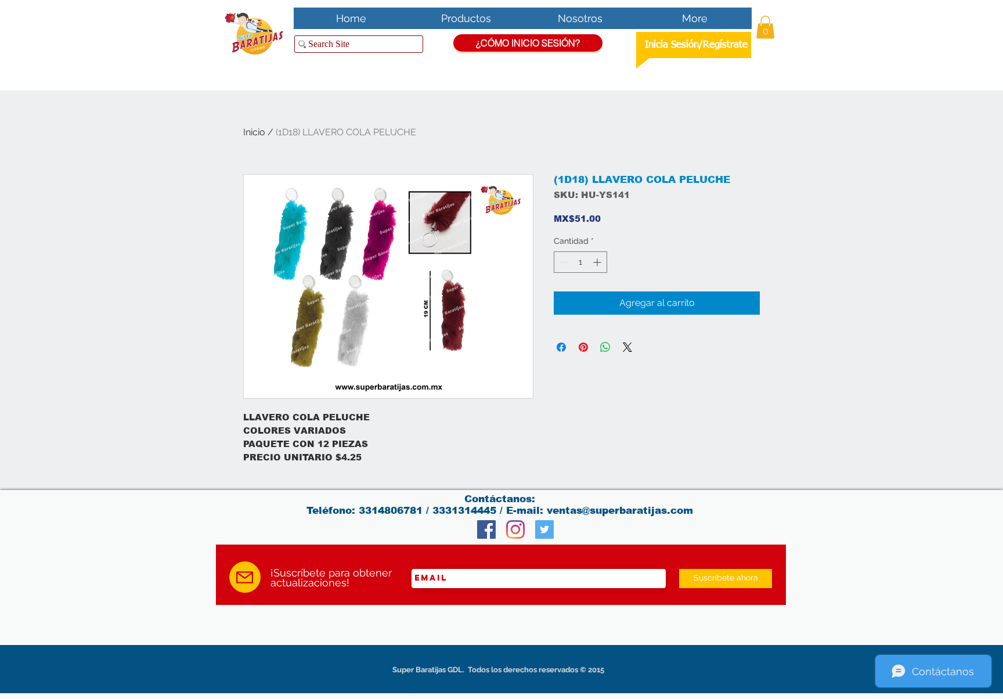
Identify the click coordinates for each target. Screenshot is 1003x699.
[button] (765, 27)
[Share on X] (627, 347)
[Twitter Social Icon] (544, 529)
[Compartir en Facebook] (561, 347)
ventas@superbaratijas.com (620, 510)
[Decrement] (562, 262)
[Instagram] (515, 529)
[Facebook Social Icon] (486, 529)
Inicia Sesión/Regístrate (696, 45)
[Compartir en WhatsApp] (605, 347)
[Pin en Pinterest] (583, 347)
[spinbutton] (580, 262)
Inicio (254, 132)
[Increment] (598, 262)
